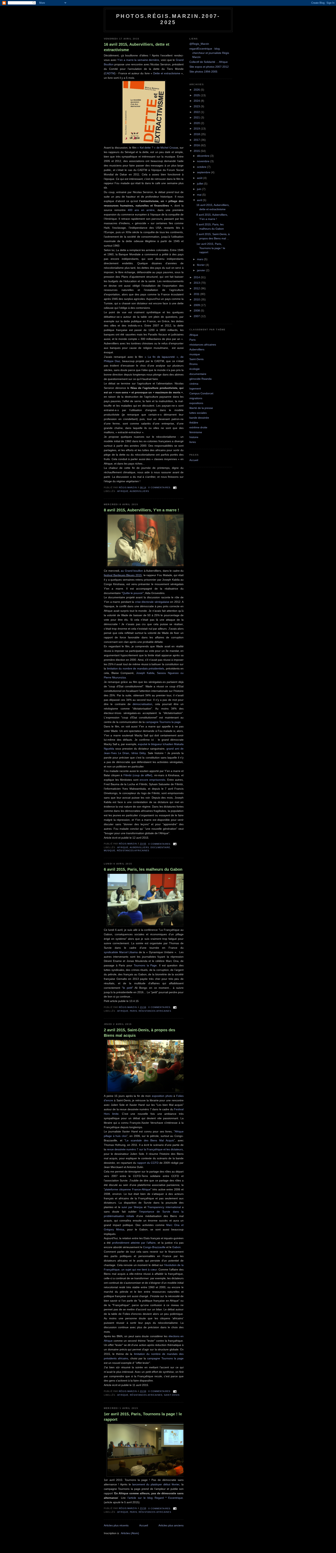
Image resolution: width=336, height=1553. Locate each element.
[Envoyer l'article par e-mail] (174, 487)
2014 (197, 277)
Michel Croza (168, 147)
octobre (202, 166)
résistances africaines (133, 850)
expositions (196, 403)
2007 (197, 316)
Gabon (176, 1247)
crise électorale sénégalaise (152, 601)
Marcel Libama (128, 952)
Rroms (193, 364)
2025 (197, 95)
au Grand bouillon (132, 570)
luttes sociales (198, 412)
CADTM (110, 73)
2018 (197, 134)
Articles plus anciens (171, 1525)
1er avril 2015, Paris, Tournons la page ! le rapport (143, 1417)
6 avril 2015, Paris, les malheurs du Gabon (143, 869)
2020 (197, 123)
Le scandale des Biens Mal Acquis (149, 1140)
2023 (197, 106)
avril (200, 200)
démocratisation (142, 704)
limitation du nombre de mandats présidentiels (135, 668)
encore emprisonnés (152, 779)
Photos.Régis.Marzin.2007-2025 (168, 19)
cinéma (193, 383)
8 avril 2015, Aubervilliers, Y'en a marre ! (141, 510)
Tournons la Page (145, 965)
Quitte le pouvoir (132, 593)
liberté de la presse (201, 407)
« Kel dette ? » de (148, 147)
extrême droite (198, 427)
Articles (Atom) (130, 1533)
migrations (195, 398)
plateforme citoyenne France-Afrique (127, 1189)
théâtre (193, 422)
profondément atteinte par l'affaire (134, 1242)
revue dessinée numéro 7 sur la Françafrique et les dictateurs (145, 1149)
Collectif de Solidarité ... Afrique (208, 61)
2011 (197, 294)
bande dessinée (199, 417)
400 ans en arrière (140, 210)
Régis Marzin (128, 487)
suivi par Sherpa (132, 1207)
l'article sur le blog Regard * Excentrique (155, 1497)
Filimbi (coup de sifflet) (137, 775)
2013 (197, 282)
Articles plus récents (116, 1525)
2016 (197, 145)
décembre (203, 155)
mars (200, 259)
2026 (197, 89)
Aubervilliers (139, 491)
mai (199, 194)
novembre (203, 161)
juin (199, 189)
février (201, 264)
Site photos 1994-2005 (203, 71)
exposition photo (162, 1095)
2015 (197, 150)
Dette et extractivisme (166, 73)
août (200, 177)
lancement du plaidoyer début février (155, 1484)
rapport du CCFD (148, 1162)
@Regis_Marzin (199, 43)
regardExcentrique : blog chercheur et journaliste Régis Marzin (209, 53)
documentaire (160, 847)
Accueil (143, 1525)
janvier (201, 270)
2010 (197, 299)
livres (192, 442)
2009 (197, 305)
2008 (197, 310)
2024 (197, 100)
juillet (200, 183)
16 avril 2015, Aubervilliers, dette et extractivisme (136, 47)
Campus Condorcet (201, 393)
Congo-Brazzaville (154, 1247)
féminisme (195, 432)
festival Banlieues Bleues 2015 (123, 575)
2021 (197, 117)
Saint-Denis (171, 1395)
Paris (133, 1011)
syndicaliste (111, 952)
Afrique (122, 491)
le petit (127, 987)
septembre (204, 172)
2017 (197, 139)
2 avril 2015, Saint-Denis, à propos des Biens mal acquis (139, 1033)
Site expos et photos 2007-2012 (209, 66)
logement (195, 388)
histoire (193, 437)
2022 (197, 112)
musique (109, 850)
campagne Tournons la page (163, 722)
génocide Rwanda (200, 378)
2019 (197, 128)
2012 (197, 288)
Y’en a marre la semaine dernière (138, 59)
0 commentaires (159, 487)
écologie (194, 368)
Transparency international (164, 1207)
